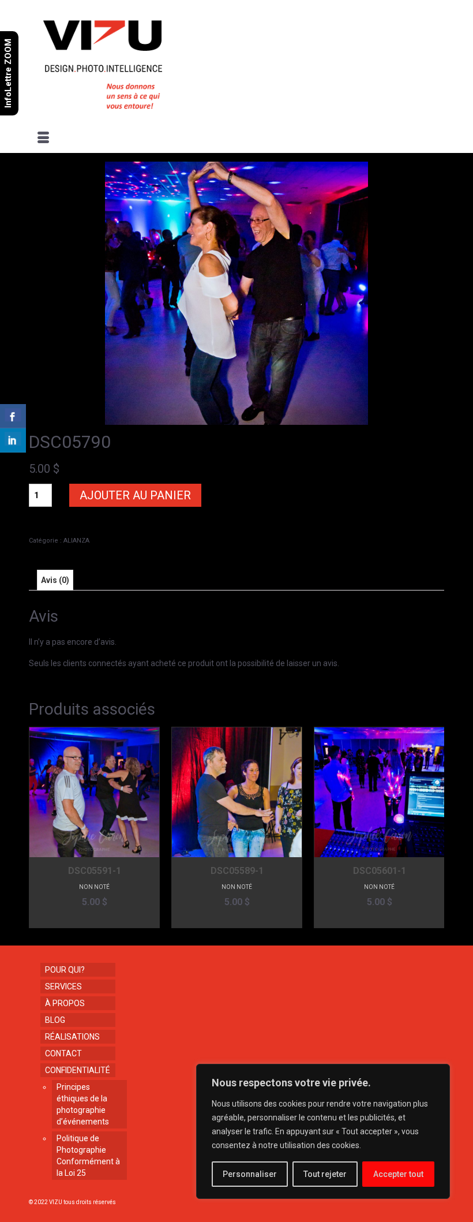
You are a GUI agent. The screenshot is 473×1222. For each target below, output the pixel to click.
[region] (323, 1131)
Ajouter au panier (135, 495)
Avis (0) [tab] (55, 580)
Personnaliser (250, 1174)
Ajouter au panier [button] (94, 919)
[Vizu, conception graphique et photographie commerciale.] (237, 61)
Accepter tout (398, 1174)
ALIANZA (76, 540)
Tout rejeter (325, 1174)
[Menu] (43, 138)
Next (434, 827)
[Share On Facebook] (13, 416)
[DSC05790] (236, 292)
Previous (39, 827)
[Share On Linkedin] (13, 440)
